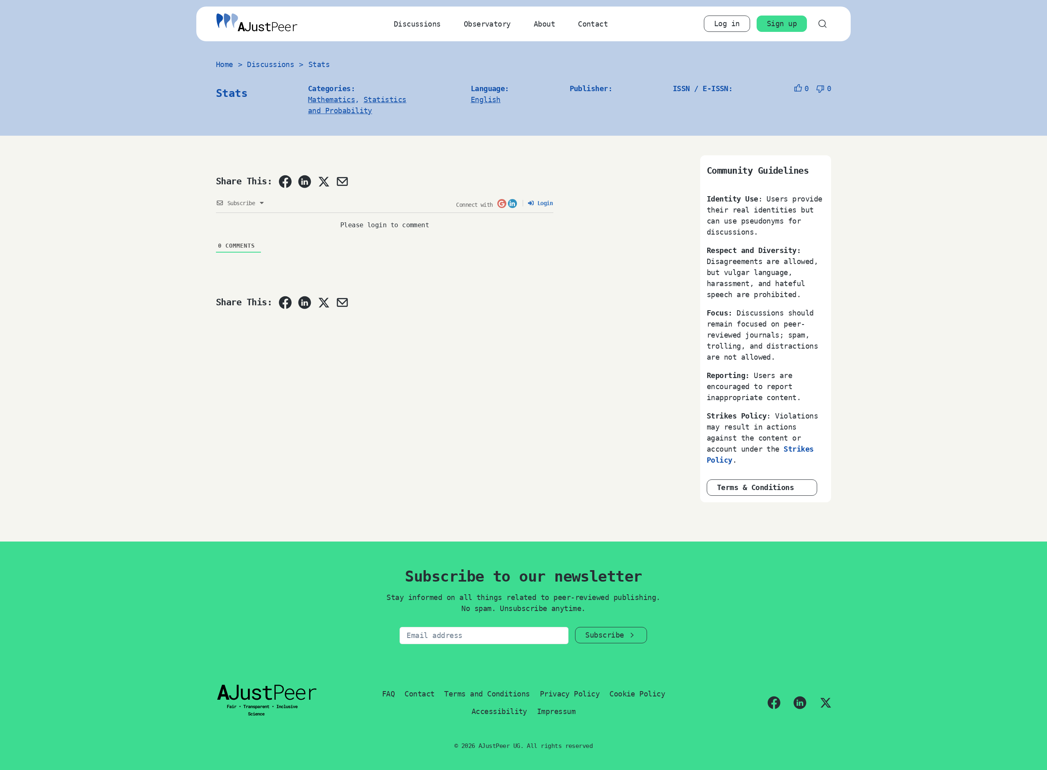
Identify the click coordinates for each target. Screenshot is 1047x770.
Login (543, 203)
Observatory (487, 24)
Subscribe (604, 635)
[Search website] (822, 24)
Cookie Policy (637, 693)
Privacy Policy (570, 693)
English (486, 99)
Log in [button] (727, 23)
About (544, 24)
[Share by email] (342, 181)
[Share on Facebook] (285, 181)
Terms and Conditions (487, 693)
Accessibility (499, 711)
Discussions (417, 24)
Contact (593, 24)
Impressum (556, 711)
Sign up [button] (782, 23)
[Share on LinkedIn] (304, 181)
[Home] (257, 24)
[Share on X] (323, 181)
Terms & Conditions (755, 487)
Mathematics (331, 99)
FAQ (388, 693)
